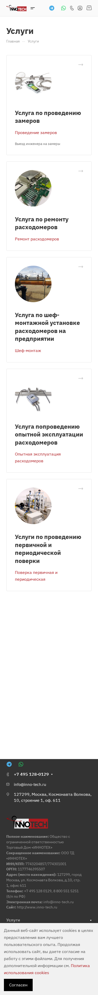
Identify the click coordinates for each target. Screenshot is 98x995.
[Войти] (80, 8)
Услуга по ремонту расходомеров (41, 223)
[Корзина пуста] (89, 8)
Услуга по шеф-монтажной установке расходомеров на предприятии (47, 326)
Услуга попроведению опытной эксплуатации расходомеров (49, 434)
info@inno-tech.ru (30, 784)
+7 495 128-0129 (31, 774)
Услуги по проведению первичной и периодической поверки (48, 548)
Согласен (18, 984)
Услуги (13, 920)
